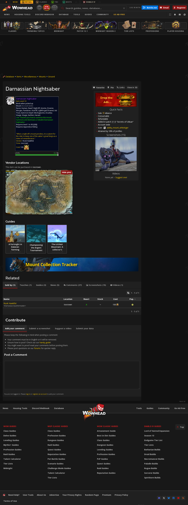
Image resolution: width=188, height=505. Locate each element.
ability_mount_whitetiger (117, 127)
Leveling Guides (11, 440)
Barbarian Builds (152, 449)
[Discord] (159, 498)
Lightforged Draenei (46, 110)
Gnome (43, 108)
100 (114, 304)
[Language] (184, 14)
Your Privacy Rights (72, 495)
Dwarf (30, 108)
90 (35, 124)
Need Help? (13, 495)
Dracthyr (49, 113)
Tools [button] (76, 14)
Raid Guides (9, 454)
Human (24, 108)
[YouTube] (178, 498)
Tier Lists (8, 463)
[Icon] (10, 101)
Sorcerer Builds (151, 473)
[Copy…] (128, 293)
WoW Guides (9, 426)
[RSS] (183, 498)
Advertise (54, 495)
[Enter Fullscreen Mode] (170, 14)
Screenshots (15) (116, 135)
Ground (51, 76)
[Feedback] (180, 14)
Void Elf (34, 110)
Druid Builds (150, 454)
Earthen (31, 115)
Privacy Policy (121, 495)
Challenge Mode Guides (59, 468)
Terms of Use (10, 501)
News (7, 14)
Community (103, 14)
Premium (106, 495)
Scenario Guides (55, 463)
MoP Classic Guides (58, 426)
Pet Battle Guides (56, 459)
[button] (57, 178)
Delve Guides (9, 435)
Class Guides (9, 431)
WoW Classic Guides (107, 426)
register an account (39, 394)
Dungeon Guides (56, 440)
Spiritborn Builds (152, 477)
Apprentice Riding (30, 127)
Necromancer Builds (154, 459)
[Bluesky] (169, 498)
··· (76, 2)
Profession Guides (12, 449)
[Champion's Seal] (26, 147)
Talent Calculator (12, 459)
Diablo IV (90, 2)
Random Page (92, 495)
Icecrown (37, 167)
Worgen (19, 110)
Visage (18, 115)
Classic (43, 2)
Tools (139, 408)
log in (28, 394)
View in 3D (132, 87)
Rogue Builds (150, 468)
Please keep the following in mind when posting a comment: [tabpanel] (36, 364)
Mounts (42, 76)
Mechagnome (39, 113)
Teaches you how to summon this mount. (36, 117)
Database (64, 14)
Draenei (50, 108)
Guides (88, 14)
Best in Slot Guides (106, 435)
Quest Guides (54, 449)
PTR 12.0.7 (54, 7)
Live (39, 7)
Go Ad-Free (119, 14)
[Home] (18, 7)
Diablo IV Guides (152, 426)
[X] (164, 498)
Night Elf (36, 108)
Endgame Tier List (153, 440)
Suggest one (121, 177)
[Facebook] (173, 498)
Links (121, 87)
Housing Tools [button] (22, 14)
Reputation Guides (57, 454)
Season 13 (149, 435)
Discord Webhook (44, 14)
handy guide (45, 342)
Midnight (7, 468)
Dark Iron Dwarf (27, 113)
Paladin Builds (151, 463)
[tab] (10, 285)
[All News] (6, 2)
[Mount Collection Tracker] (72, 264)
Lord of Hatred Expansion (156, 431)
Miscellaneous (30, 76)
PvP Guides (102, 459)
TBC (56, 2)
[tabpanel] (72, 302)
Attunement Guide (106, 431)
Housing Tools (20, 408)
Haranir (38, 115)
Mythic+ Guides (11, 445)
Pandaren (27, 110)
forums (37, 348)
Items (19, 76)
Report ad (182, 401)
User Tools (28, 495)
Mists (69, 2)
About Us (41, 495)
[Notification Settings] (175, 14)
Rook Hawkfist (10, 303)
